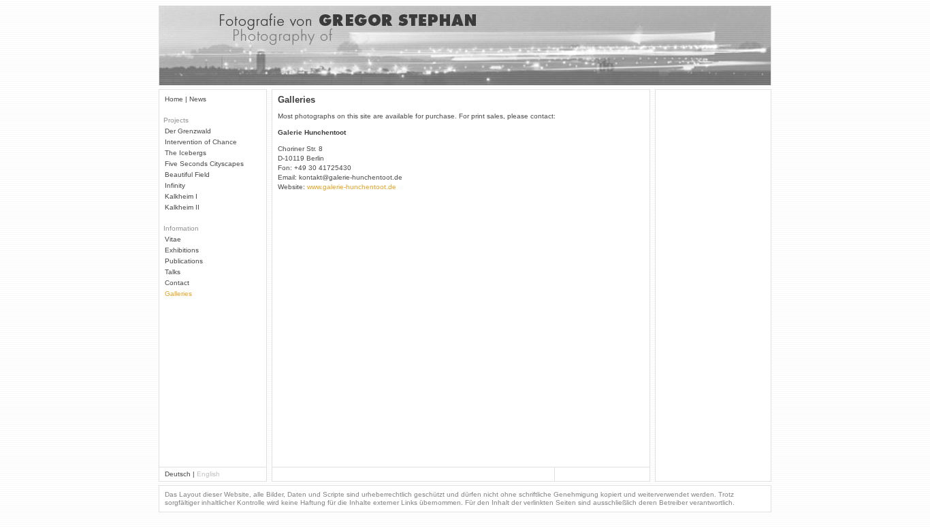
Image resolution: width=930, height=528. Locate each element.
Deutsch (178, 474)
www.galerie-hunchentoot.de (351, 187)
